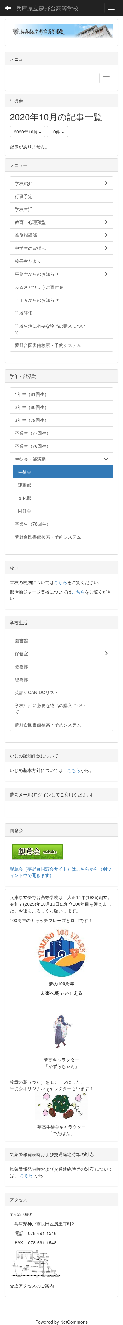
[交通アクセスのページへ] (36, 1263)
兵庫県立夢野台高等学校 (47, 8)
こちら (60, 582)
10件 (56, 131)
